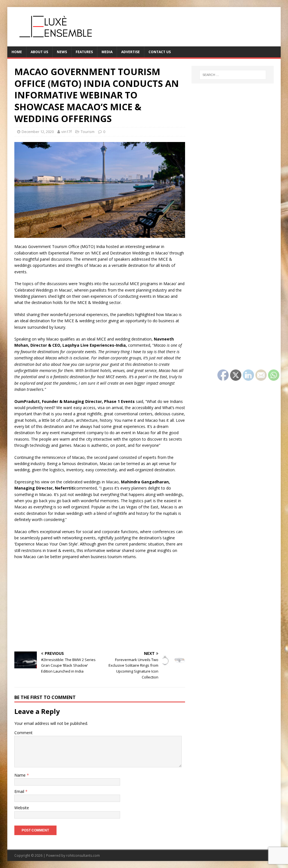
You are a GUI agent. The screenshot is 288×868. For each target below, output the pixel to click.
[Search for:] (233, 75)
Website (21, 807)
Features (84, 51)
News (62, 51)
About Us (39, 51)
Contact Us (159, 51)
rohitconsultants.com (83, 855)
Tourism (87, 131)
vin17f (66, 131)
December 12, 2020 (38, 131)
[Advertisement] (99, 605)
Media (107, 51)
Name (20, 775)
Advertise (130, 51)
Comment (23, 732)
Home (17, 51)
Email (19, 791)
